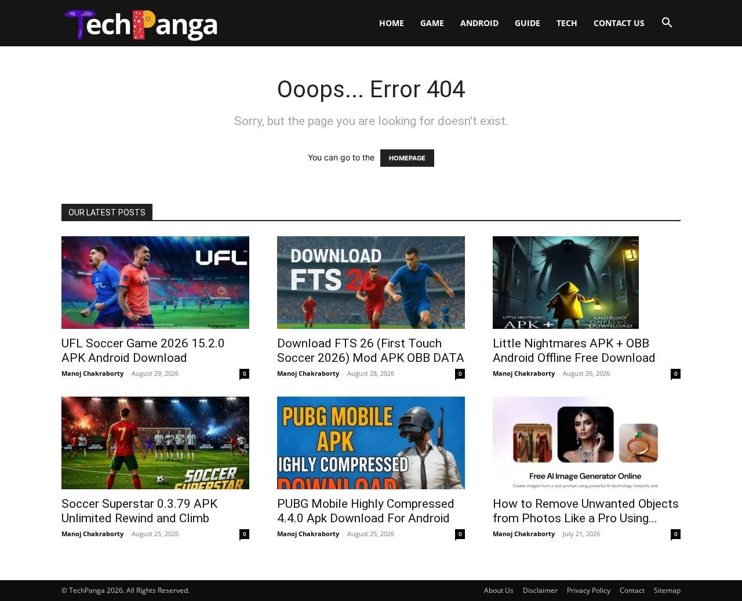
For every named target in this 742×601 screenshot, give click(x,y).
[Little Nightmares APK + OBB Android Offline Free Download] (587, 282)
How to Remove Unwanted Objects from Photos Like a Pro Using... (586, 511)
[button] (667, 24)
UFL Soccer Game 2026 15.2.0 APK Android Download (143, 350)
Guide (527, 22)
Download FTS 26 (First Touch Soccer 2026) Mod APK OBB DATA (370, 350)
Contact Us (619, 22)
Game (432, 22)
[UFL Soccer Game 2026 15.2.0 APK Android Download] (155, 282)
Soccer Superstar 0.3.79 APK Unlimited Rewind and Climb (139, 511)
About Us (499, 590)
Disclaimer (540, 590)
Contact (632, 590)
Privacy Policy (588, 590)
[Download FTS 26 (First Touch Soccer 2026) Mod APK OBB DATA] (371, 282)
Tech (566, 22)
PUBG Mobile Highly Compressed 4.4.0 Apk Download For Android (365, 511)
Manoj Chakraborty (92, 373)
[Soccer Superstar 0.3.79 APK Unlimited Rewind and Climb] (155, 443)
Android (479, 22)
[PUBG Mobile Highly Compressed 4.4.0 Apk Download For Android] (371, 443)
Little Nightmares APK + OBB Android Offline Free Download (574, 350)
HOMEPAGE (407, 158)
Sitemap (667, 590)
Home (391, 22)
